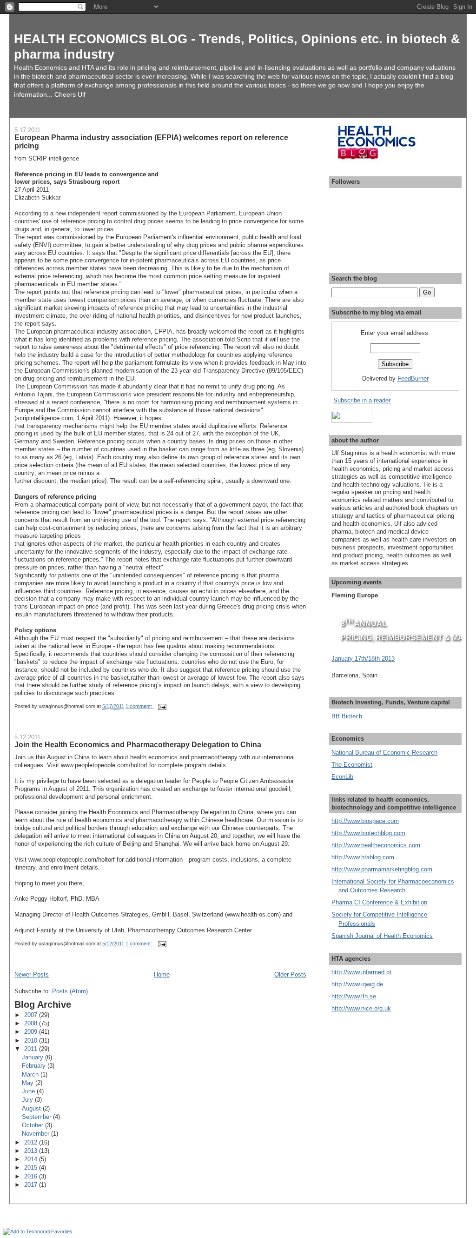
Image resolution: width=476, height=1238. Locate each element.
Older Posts (290, 974)
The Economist (351, 764)
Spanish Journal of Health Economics (382, 935)
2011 (31, 1048)
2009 (31, 1031)
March (31, 1074)
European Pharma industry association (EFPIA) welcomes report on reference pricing (151, 141)
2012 (31, 1142)
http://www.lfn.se (353, 996)
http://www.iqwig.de (357, 984)
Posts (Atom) (70, 991)
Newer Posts (31, 974)
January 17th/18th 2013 (363, 658)
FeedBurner (413, 378)
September (37, 1116)
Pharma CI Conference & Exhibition (379, 902)
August (32, 1108)
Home (162, 974)
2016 (31, 1176)
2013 (31, 1150)
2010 (31, 1040)
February (34, 1065)
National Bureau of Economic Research (384, 752)
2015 (31, 1167)
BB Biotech (346, 716)
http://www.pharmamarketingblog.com (381, 869)
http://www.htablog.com (362, 857)
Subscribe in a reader (361, 400)
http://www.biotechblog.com (368, 833)
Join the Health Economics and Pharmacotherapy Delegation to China (137, 744)
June (29, 1091)
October (33, 1125)
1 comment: (139, 706)
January (33, 1057)
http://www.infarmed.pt (361, 972)
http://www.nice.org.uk (361, 1008)
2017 (31, 1184)
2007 (31, 1014)
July (28, 1099)
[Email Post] (161, 706)
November (36, 1133)
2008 (31, 1023)
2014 (31, 1159)
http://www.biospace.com (365, 820)
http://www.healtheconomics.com (375, 845)
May (28, 1082)
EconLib (342, 776)
